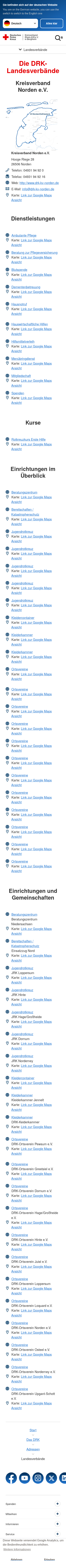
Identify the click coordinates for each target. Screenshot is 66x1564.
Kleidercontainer (22, 617)
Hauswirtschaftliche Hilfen (29, 324)
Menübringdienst (23, 358)
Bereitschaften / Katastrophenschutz (25, 511)
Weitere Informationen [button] (17, 1549)
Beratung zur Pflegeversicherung (34, 252)
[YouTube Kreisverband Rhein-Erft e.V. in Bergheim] (24, 1478)
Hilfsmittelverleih (22, 341)
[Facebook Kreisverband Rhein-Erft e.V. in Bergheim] (11, 1478)
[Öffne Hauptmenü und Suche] (59, 38)
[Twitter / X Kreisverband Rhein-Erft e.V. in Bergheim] (51, 1478)
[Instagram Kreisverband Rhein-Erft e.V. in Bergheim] (38, 1478)
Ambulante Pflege (23, 235)
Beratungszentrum (24, 492)
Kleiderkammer (22, 634)
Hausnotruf (19, 304)
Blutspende (19, 269)
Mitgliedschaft (21, 375)
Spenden (17, 393)
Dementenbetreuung (25, 287)
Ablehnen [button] (16, 1559)
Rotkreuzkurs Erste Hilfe (28, 439)
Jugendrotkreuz (22, 531)
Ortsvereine (19, 669)
